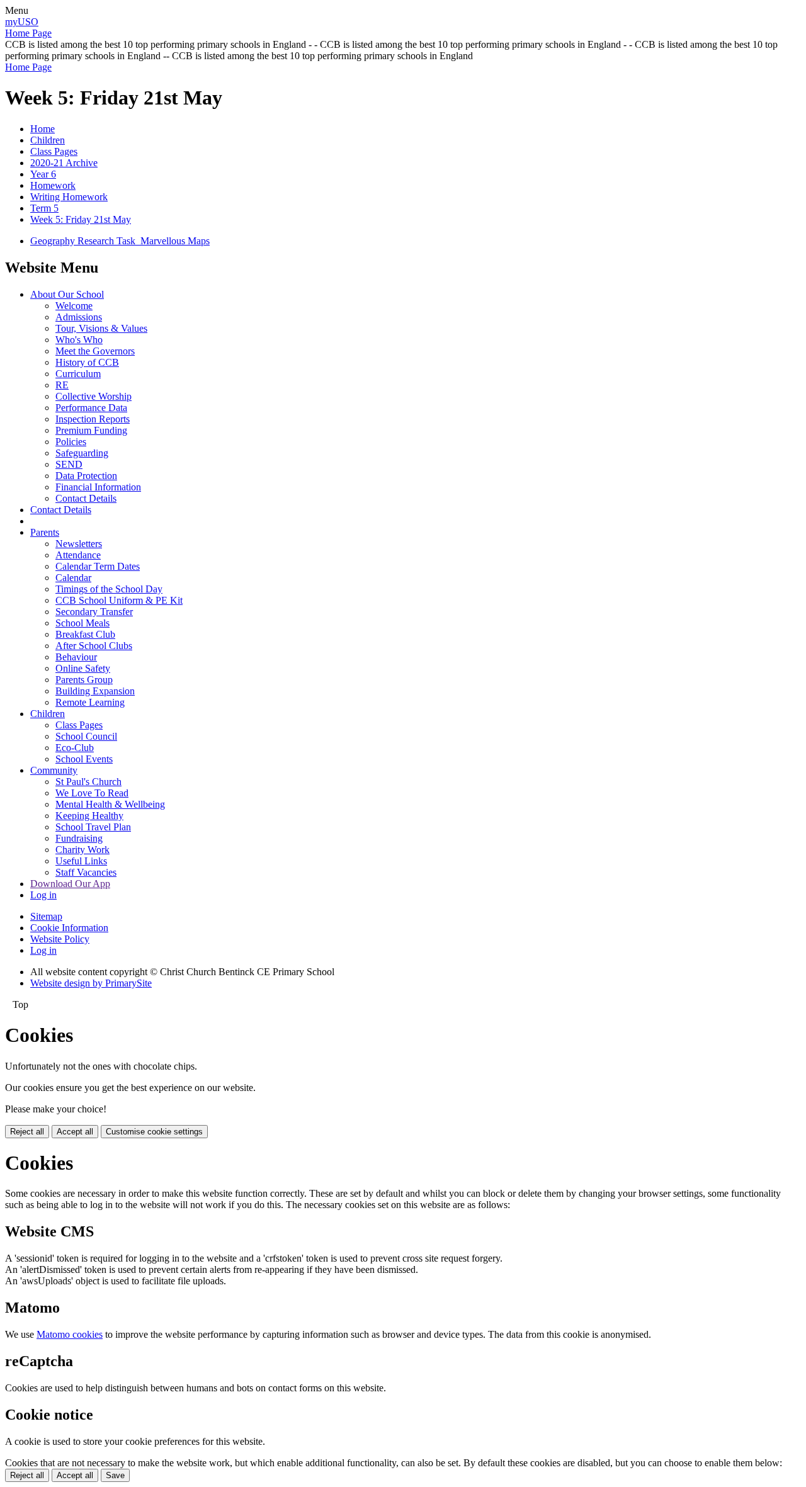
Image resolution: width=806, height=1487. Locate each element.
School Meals (82, 623)
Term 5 (44, 208)
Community (53, 770)
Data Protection (86, 475)
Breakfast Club (85, 634)
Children (47, 140)
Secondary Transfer (94, 611)
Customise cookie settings (154, 1131)
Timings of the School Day (108, 589)
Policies (70, 441)
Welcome (74, 305)
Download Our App (70, 883)
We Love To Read (91, 793)
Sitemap (46, 916)
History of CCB (87, 362)
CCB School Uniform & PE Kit (119, 600)
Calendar (73, 577)
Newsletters (78, 543)
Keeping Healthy (89, 815)
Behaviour (76, 657)
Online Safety (82, 668)
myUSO (21, 21)
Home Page (28, 33)
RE (62, 385)
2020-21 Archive (64, 162)
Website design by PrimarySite (91, 983)
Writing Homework (69, 196)
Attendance (78, 555)
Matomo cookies (70, 1334)
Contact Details (85, 498)
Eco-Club (74, 747)
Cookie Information (69, 927)
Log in (43, 895)
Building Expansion (95, 691)
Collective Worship (93, 396)
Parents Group (84, 679)
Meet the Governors (95, 351)
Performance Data (91, 407)
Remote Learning (90, 702)
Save (115, 1475)
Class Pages (53, 151)
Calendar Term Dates (97, 566)
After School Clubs (93, 645)
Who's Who (79, 339)
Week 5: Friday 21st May (80, 219)
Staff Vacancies (85, 872)
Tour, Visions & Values (101, 328)
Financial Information (98, 487)
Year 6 (43, 174)
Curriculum (78, 373)
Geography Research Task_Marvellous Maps (120, 240)
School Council (86, 736)
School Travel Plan (93, 827)
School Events (84, 759)
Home (42, 128)
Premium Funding (91, 430)
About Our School (67, 294)
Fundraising (79, 838)
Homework (53, 185)
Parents (44, 532)
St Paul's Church (88, 781)
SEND (68, 464)
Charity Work (82, 849)
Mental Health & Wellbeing (110, 804)
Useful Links (81, 861)
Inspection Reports (92, 419)
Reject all (27, 1131)
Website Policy (59, 939)
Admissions (78, 317)
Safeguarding (81, 453)
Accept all (75, 1131)
